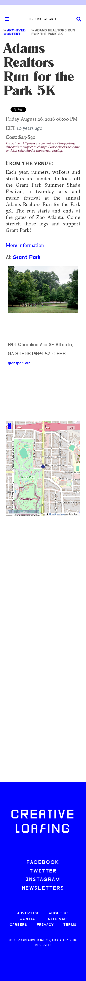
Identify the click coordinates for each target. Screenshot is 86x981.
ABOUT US (59, 913)
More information (25, 245)
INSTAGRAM (43, 880)
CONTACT (29, 919)
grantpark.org (19, 363)
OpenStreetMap (57, 514)
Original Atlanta (43, 19)
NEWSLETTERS (43, 888)
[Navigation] (4, 19)
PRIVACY (45, 925)
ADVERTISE (28, 913)
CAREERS (18, 925)
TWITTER (43, 871)
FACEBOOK (43, 862)
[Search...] (79, 19)
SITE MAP (57, 919)
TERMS (69, 925)
